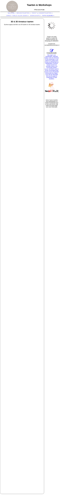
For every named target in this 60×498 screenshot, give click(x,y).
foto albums (47, 15)
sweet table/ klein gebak (17, 15)
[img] (12, 6)
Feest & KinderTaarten (41, 13)
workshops (35, 15)
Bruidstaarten (23, 13)
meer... (4, 490)
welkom (11, 13)
